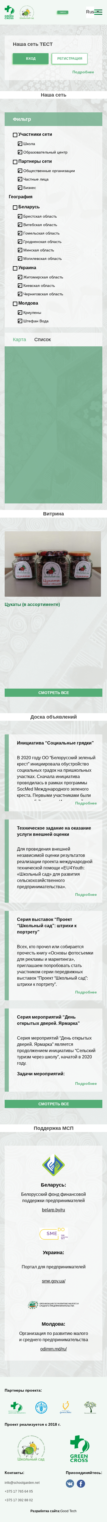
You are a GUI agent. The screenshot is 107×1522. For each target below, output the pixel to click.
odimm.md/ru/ (53, 1349)
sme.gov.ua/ (53, 1281)
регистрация (69, 59)
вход (31, 59)
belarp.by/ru (53, 1210)
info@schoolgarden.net (22, 1483)
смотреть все (53, 693)
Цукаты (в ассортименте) (32, 604)
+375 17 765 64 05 (19, 1491)
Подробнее (86, 803)
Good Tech (68, 1511)
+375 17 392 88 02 (19, 1500)
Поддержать (63, 12)
